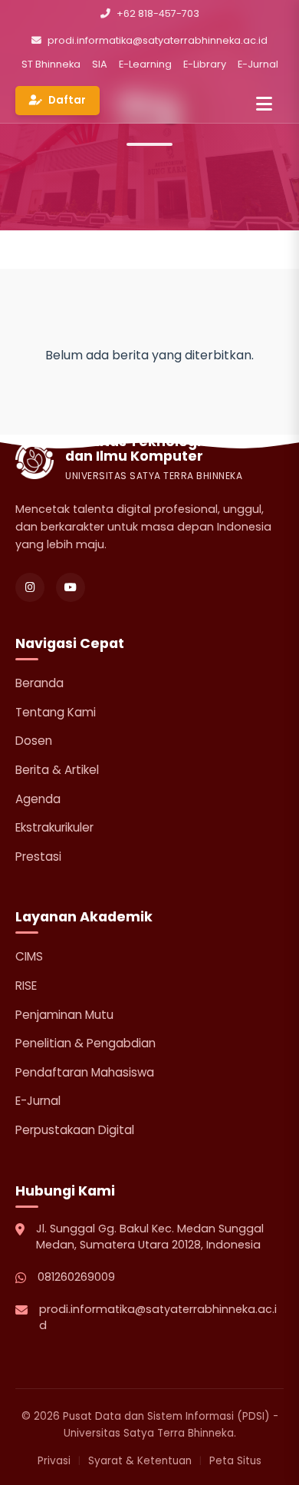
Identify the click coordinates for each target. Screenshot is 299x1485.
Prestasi (38, 856)
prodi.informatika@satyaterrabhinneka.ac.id (158, 40)
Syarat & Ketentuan (140, 1461)
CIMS (29, 956)
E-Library (204, 64)
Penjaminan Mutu (64, 1015)
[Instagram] (29, 587)
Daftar (67, 100)
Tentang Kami (55, 712)
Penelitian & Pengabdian (85, 1043)
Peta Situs (235, 1461)
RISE (26, 985)
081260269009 (76, 1277)
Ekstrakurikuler (54, 827)
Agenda (38, 799)
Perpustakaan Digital (74, 1130)
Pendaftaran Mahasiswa (84, 1072)
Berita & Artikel (57, 770)
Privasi (54, 1461)
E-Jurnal (258, 64)
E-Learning (145, 64)
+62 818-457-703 (158, 13)
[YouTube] (70, 587)
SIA (99, 64)
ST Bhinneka (50, 64)
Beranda (39, 683)
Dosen (33, 741)
